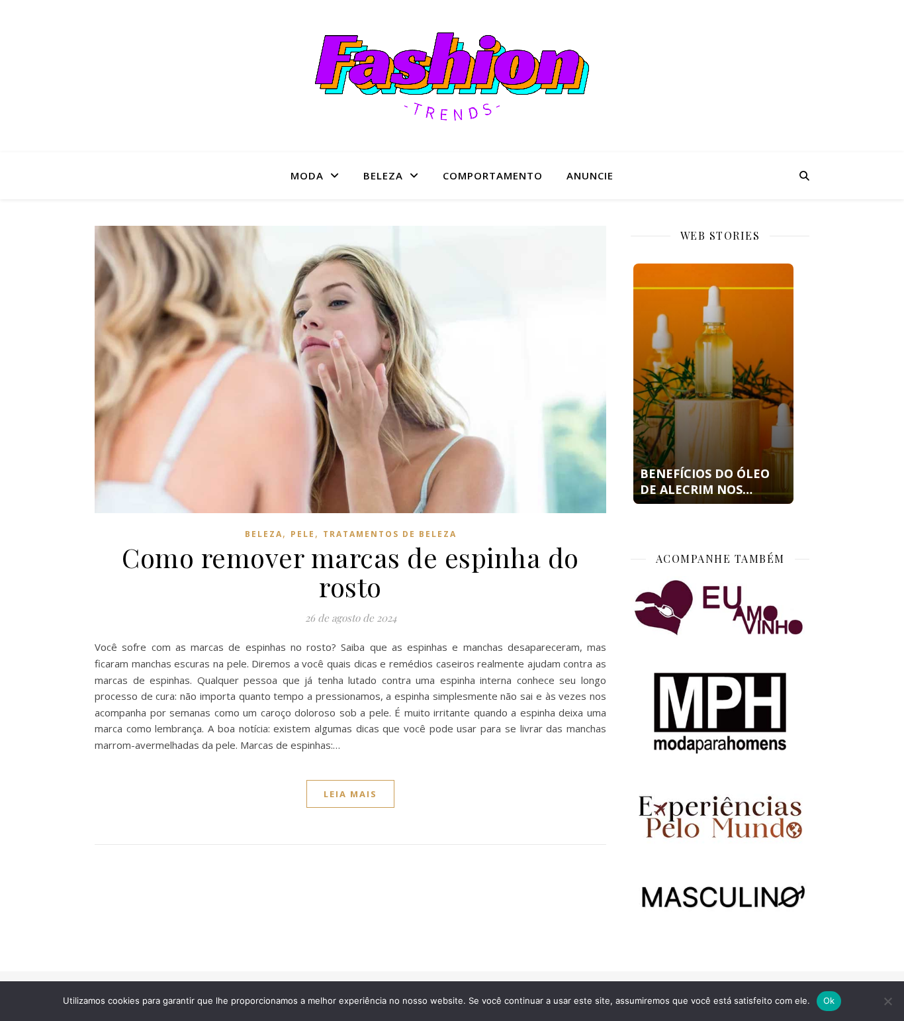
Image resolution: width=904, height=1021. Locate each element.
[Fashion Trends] (452, 76)
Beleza (383, 175)
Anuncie (589, 175)
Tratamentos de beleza (390, 534)
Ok (829, 1000)
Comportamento (493, 175)
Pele (303, 534)
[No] (887, 1001)
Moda (307, 175)
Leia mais (350, 794)
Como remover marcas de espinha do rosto (350, 572)
